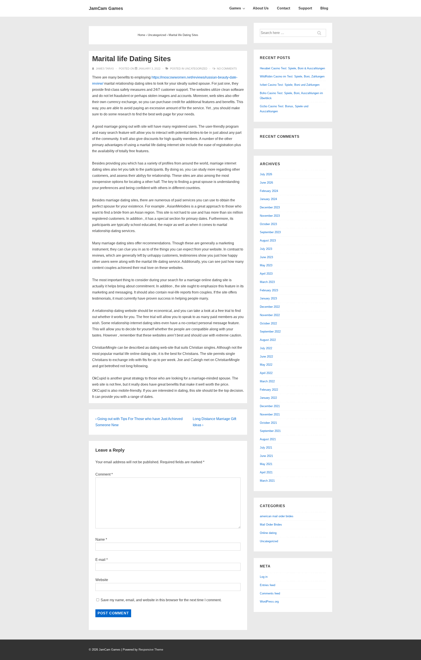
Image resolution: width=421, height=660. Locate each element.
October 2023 (268, 224)
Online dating (268, 533)
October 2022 (268, 323)
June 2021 (266, 456)
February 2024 (269, 191)
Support (305, 8)
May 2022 (266, 364)
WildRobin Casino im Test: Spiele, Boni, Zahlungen (292, 76)
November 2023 (270, 215)
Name (100, 539)
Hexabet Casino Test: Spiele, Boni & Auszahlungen (292, 68)
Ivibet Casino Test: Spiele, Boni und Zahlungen (289, 84)
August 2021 (268, 439)
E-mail (100, 560)
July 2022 (266, 348)
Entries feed (267, 585)
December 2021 (270, 406)
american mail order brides (276, 516)
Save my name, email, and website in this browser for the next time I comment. (161, 600)
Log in (264, 576)
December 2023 (270, 207)
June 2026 (266, 182)
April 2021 (266, 472)
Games (235, 8)
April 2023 (266, 273)
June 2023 (266, 257)
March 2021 (267, 480)
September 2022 (270, 331)
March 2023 (267, 282)
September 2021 (270, 431)
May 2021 (266, 464)
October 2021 (268, 422)
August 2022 (268, 340)
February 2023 (269, 290)
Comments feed (270, 593)
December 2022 (270, 306)
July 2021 (266, 447)
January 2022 (268, 397)
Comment (104, 474)
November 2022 (270, 315)
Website (101, 580)
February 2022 (269, 389)
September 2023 (270, 232)
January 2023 (268, 298)
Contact (283, 8)
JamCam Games (106, 8)
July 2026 (266, 174)
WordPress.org (269, 601)
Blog (324, 8)
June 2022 (266, 356)
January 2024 (268, 199)
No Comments (227, 68)
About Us (261, 8)
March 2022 (267, 381)
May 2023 (266, 265)
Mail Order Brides (271, 524)
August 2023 (268, 240)
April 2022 (266, 373)
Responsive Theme (151, 649)
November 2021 (270, 414)
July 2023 (266, 248)
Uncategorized (196, 68)
